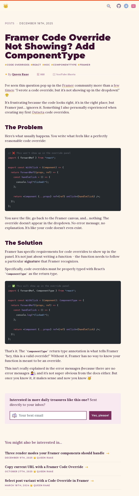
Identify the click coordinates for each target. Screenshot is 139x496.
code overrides (17, 64)
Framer (68, 85)
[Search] (109, 6)
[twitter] (126, 6)
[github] (118, 6)
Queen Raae (20, 74)
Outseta (38, 112)
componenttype (64, 64)
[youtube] (133, 6)
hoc (46, 64)
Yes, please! (100, 415)
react (36, 64)
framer (84, 64)
